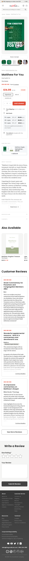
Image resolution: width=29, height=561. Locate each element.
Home (3, 14)
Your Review (6, 463)
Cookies (17, 518)
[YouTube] (11, 543)
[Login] (23, 6)
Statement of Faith (7, 498)
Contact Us (18, 496)
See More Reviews (14, 432)
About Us (4, 496)
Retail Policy (18, 509)
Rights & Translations (8, 505)
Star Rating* (6, 453)
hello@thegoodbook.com (9, 547)
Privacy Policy (18, 520)
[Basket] (26, 6)
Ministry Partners (19, 507)
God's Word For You (11, 70)
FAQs (16, 511)
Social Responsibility (7, 534)
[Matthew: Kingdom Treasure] (12, 244)
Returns (17, 500)
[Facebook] (18, 543)
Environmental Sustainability (10, 536)
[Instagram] (20, 543)
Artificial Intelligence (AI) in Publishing (12, 538)
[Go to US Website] (11, 551)
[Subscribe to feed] (8, 543)
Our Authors (5, 500)
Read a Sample (14, 57)
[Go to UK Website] (7, 551)
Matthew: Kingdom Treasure (11, 256)
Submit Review (14, 484)
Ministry (8, 14)
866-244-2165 (23, 547)
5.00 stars (6, 84)
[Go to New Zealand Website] (18, 551)
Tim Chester (5, 81)
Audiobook (8, 98)
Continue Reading (20, 374)
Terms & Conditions (20, 523)
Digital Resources (6, 523)
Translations (5, 520)
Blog (3, 518)
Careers (4, 507)
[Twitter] (14, 543)
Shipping (17, 498)
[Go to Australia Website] (15, 551)
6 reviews (16, 84)
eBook (17, 94)
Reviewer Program (7, 525)
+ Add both (14, 153)
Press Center (5, 527)
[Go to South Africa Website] (21, 551)
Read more (13, 207)
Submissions (5, 503)
